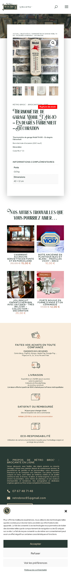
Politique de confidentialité (35, 570)
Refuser (35, 553)
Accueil (16, 34)
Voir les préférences (35, 563)
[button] (66, 511)
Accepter (35, 544)
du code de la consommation (41, 416)
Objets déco (25, 34)
